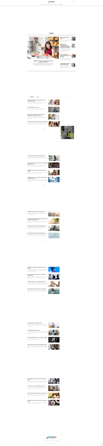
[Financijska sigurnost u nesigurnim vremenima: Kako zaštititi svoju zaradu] (54, 180)
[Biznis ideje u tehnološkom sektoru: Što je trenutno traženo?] (54, 269)
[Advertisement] (51, 20)
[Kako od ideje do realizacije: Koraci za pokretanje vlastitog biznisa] (54, 277)
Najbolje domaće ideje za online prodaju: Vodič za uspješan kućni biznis (43, 61)
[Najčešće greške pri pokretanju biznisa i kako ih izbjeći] (73, 56)
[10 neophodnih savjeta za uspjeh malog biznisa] (73, 65)
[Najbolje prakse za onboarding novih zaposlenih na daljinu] (54, 172)
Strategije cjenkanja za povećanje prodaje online (36, 281)
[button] (28, 2)
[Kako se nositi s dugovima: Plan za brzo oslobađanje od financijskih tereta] (54, 165)
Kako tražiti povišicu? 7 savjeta (33, 107)
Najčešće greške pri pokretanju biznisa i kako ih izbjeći (65, 55)
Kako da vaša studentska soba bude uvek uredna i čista (38, 393)
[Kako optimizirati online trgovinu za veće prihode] (54, 291)
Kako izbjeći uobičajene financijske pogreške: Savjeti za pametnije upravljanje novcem (38, 219)
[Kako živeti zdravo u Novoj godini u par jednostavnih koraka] (54, 402)
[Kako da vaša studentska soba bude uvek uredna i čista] (54, 395)
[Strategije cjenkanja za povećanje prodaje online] (54, 284)
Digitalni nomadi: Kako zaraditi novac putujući (36, 211)
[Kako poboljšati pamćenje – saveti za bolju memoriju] (54, 340)
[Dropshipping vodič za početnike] (54, 332)
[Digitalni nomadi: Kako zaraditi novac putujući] (54, 214)
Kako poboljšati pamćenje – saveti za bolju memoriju (37, 337)
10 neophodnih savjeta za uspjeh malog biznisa (65, 64)
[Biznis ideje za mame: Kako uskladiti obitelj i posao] (54, 228)
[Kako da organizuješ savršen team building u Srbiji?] (54, 347)
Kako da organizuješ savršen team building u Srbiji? (37, 344)
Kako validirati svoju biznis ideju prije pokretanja (37, 233)
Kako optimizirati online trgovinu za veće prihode (37, 288)
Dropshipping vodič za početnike (34, 330)
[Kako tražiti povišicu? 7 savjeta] (73, 39)
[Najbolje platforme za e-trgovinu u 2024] (54, 325)
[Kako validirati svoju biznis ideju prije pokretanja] (54, 235)
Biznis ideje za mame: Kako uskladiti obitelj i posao (37, 225)
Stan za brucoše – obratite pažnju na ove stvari (36, 385)
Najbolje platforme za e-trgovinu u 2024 (35, 322)
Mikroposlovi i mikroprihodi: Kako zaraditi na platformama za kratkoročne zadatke (65, 46)
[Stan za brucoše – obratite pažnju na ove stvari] (54, 388)
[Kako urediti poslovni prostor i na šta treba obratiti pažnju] (54, 381)
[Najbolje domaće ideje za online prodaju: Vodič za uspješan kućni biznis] (43, 48)
